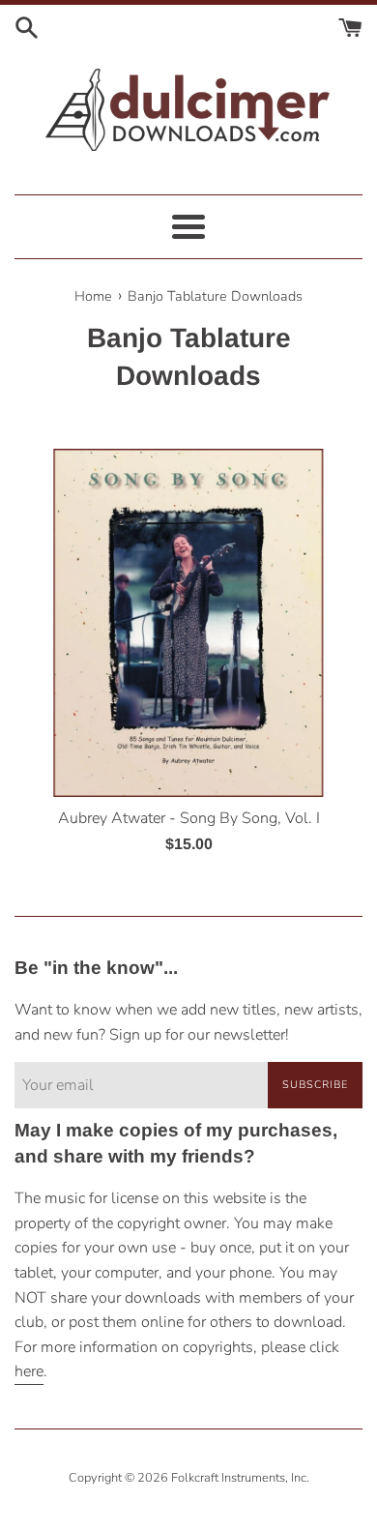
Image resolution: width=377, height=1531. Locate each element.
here (29, 1371)
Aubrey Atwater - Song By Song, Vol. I (189, 818)
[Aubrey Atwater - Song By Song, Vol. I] (188, 623)
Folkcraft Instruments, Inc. (240, 1478)
